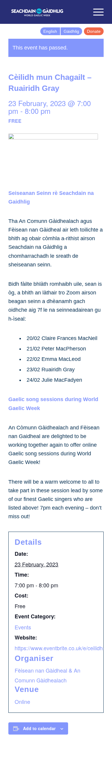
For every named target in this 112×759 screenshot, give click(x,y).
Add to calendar (39, 728)
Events (23, 627)
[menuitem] (81, 12)
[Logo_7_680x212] (46, 12)
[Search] (81, 12)
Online (22, 701)
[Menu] (95, 12)
